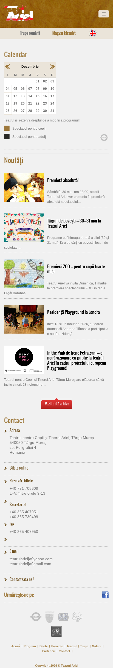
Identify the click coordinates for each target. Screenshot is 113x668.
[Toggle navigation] (103, 13)
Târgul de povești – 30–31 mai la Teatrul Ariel (74, 223)
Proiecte (57, 646)
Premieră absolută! (62, 180)
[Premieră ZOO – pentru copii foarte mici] (24, 273)
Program (30, 646)
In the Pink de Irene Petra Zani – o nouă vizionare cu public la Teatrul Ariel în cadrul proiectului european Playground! (76, 360)
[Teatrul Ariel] (24, 13)
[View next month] (52, 66)
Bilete (43, 646)
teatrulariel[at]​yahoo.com (31, 559)
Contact (14, 420)
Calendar (15, 55)
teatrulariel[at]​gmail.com (30, 564)
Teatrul (72, 646)
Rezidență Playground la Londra (73, 312)
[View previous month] (8, 66)
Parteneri (48, 651)
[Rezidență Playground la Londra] (24, 319)
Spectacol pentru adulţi (29, 137)
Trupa (84, 646)
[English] (92, 33)
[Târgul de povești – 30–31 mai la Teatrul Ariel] (24, 227)
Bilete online (19, 468)
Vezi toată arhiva (57, 404)
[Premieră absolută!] (24, 187)
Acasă (15, 646)
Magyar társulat (64, 33)
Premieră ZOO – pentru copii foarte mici (76, 269)
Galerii (96, 646)
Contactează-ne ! (22, 579)
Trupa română (30, 33)
